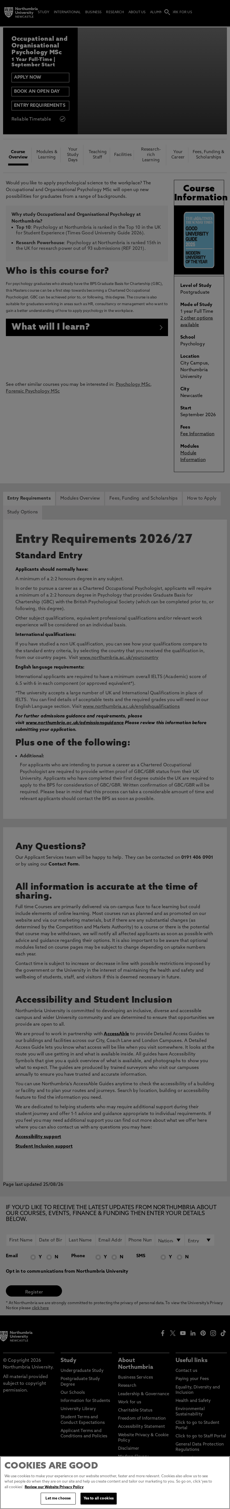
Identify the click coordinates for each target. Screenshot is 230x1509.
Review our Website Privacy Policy (54, 1487)
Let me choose (58, 1498)
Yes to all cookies (99, 1498)
